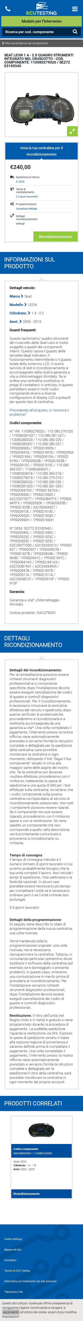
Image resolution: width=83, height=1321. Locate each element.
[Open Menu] (75, 9)
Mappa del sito (12, 1249)
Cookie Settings (13, 1239)
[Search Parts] (75, 32)
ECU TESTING (41, 11)
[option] (41, 1157)
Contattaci (10, 1260)
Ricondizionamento (55, 236)
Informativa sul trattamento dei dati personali (30, 1281)
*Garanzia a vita (13, 1291)
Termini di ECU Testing (17, 1270)
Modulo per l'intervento (42, 21)
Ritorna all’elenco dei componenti (26, 43)
